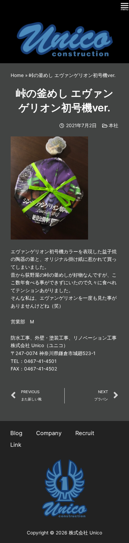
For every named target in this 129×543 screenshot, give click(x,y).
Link (15, 444)
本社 (113, 125)
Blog (16, 433)
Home (17, 75)
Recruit (84, 433)
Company (49, 433)
